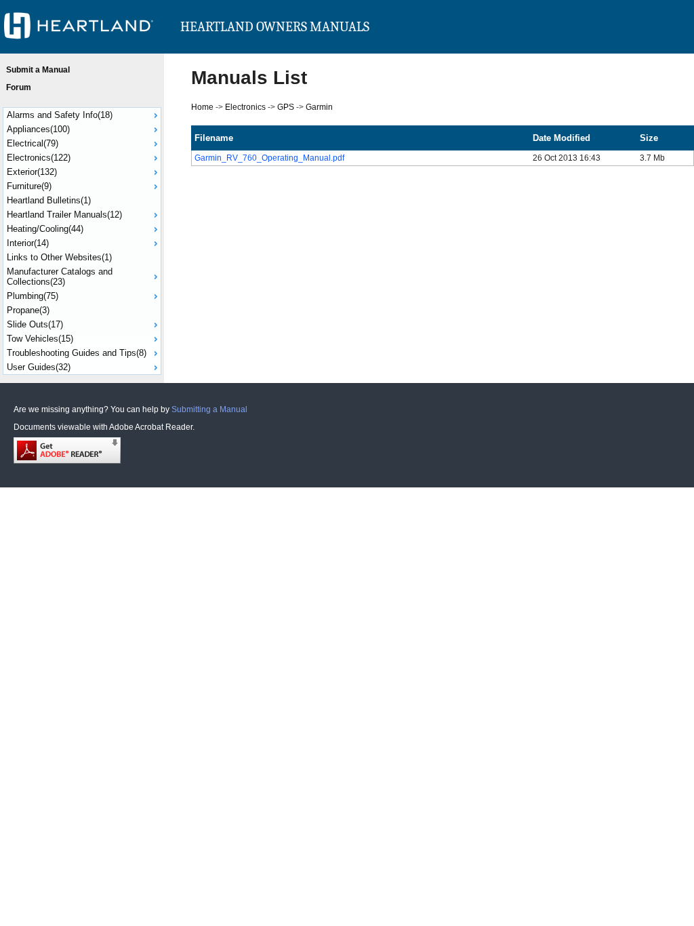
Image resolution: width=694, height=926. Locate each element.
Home (202, 107)
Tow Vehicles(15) (40, 339)
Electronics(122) (38, 158)
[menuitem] (82, 115)
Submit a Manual (38, 70)
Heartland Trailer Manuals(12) (64, 214)
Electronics (245, 107)
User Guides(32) (38, 367)
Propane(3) (28, 310)
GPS (285, 107)
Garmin (319, 107)
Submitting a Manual (209, 409)
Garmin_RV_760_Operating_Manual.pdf (269, 158)
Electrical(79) (32, 143)
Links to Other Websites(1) (59, 257)
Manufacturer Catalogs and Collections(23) (60, 276)
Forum (18, 87)
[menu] (82, 241)
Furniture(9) (29, 186)
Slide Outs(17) (35, 324)
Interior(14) (28, 243)
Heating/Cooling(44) (45, 229)
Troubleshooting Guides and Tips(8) (76, 353)
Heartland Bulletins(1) (49, 200)
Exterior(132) (32, 172)
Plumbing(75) (32, 296)
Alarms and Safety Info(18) (60, 115)
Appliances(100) (38, 129)
